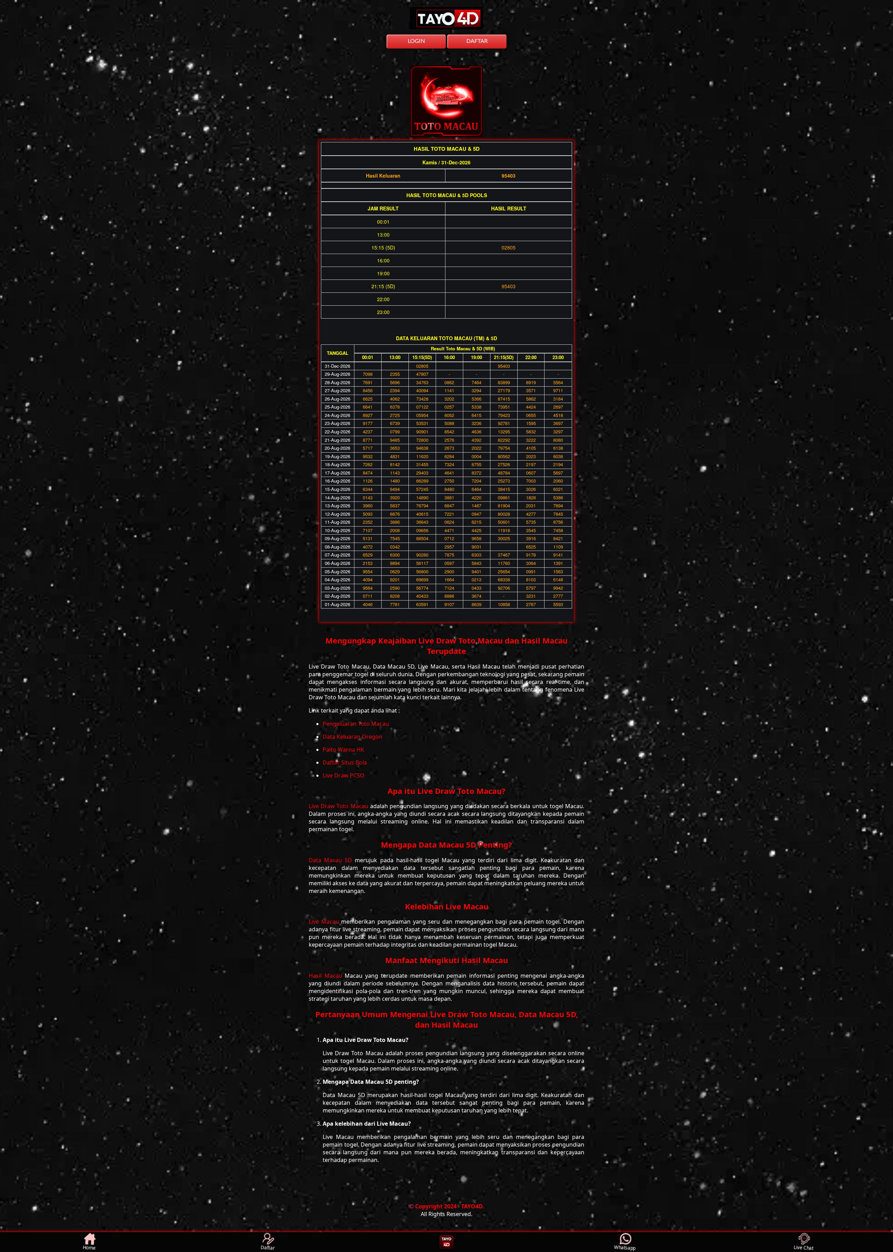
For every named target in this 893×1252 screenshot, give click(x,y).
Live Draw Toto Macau (339, 806)
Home (89, 1247)
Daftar (268, 1247)
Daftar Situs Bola (345, 762)
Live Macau (325, 921)
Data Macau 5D (332, 860)
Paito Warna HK (343, 749)
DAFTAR (477, 41)
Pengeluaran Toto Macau (356, 724)
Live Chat (803, 1247)
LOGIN (416, 41)
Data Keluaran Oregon (352, 736)
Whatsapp (625, 1247)
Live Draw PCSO (344, 775)
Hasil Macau (327, 975)
